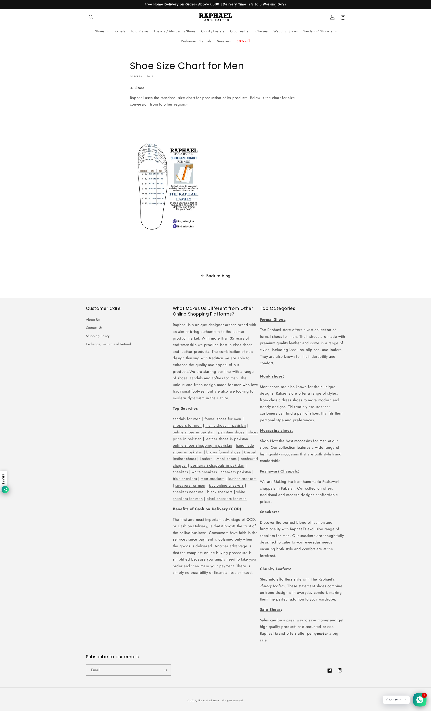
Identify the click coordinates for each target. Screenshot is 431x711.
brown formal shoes (223, 452)
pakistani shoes (231, 432)
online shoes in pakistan (193, 432)
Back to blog (218, 276)
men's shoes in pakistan (225, 425)
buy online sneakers (226, 485)
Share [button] (139, 87)
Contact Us (94, 327)
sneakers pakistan (236, 472)
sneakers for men (190, 485)
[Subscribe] (165, 670)
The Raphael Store (208, 700)
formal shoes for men (223, 419)
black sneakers (220, 492)
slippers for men (187, 425)
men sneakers (212, 478)
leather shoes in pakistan (227, 439)
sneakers (180, 472)
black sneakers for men (227, 498)
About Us (93, 319)
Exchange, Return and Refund (108, 344)
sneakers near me (188, 492)
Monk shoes (226, 458)
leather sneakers (242, 478)
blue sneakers (185, 478)
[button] (91, 17)
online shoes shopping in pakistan (202, 445)
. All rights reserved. (232, 700)
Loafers (206, 458)
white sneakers (204, 472)
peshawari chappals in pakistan (217, 465)
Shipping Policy (98, 335)
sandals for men (186, 419)
